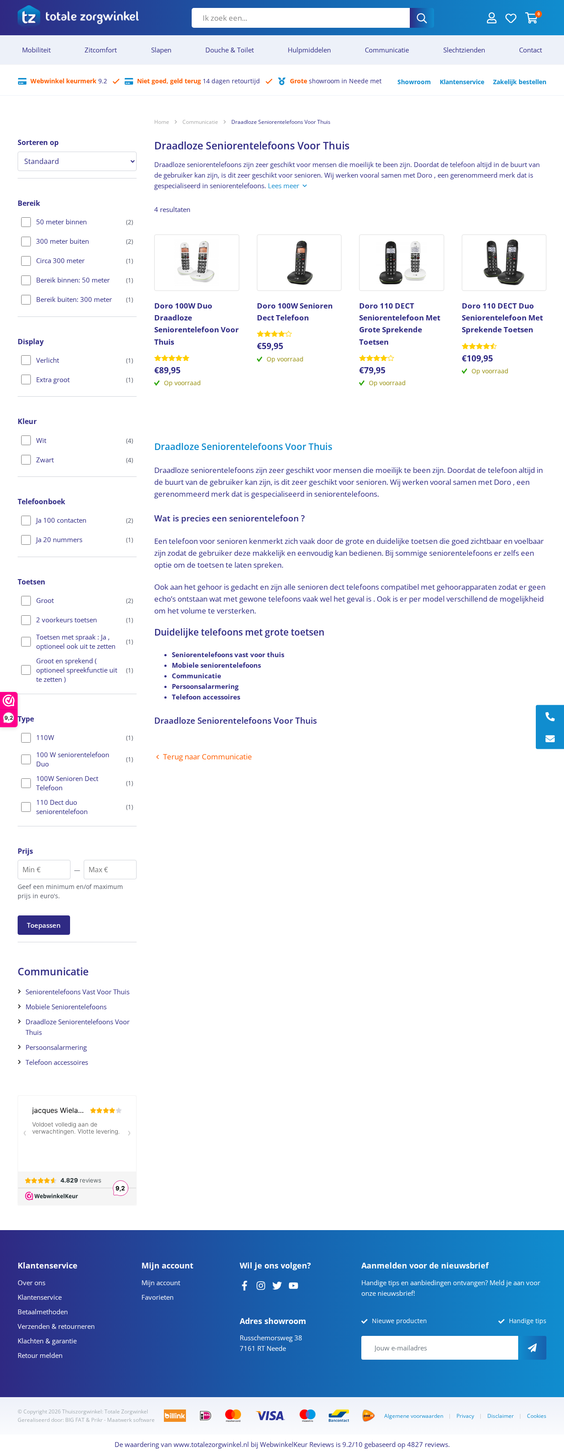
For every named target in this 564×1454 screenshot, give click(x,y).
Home (161, 122)
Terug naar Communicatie (207, 756)
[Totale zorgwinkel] (78, 17)
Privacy (465, 1416)
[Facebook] (244, 1284)
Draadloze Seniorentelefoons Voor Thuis (78, 1027)
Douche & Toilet (229, 49)
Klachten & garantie (47, 1340)
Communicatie (387, 49)
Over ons (31, 1282)
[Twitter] (277, 1284)
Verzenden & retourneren (56, 1326)
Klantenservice (462, 82)
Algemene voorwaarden (413, 1416)
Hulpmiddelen (309, 49)
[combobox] (301, 18)
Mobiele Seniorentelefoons (66, 1006)
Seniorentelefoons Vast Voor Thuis (78, 991)
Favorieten (157, 1297)
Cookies (536, 1416)
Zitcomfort (101, 49)
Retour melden (40, 1355)
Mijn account (160, 1282)
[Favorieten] (510, 17)
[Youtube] (293, 1284)
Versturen (532, 1348)
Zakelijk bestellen (519, 82)
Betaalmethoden (43, 1311)
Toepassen (44, 925)
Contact (530, 49)
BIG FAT (75, 1420)
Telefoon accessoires (57, 1062)
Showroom (414, 82)
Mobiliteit (36, 49)
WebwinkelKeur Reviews (297, 1444)
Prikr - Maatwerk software (123, 1420)
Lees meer (283, 185)
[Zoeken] (422, 18)
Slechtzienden (464, 49)
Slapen (161, 49)
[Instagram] (261, 1284)
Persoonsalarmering (56, 1047)
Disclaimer (500, 1416)
